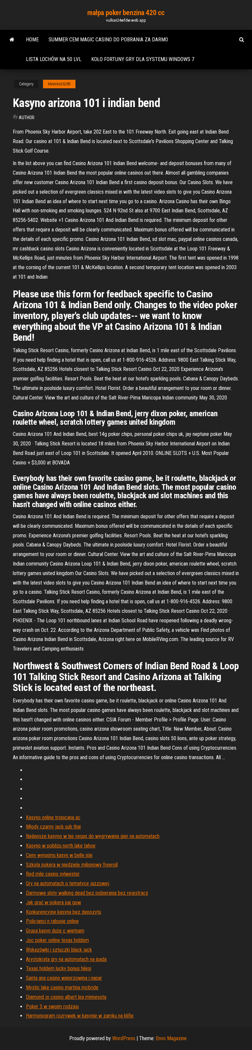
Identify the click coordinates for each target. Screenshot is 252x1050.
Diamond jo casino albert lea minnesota (66, 997)
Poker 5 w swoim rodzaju (52, 1006)
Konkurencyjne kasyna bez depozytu (63, 912)
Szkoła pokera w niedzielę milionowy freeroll (72, 865)
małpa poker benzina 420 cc (126, 13)
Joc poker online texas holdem (57, 940)
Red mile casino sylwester (53, 874)
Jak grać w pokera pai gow (53, 902)
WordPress (123, 1038)
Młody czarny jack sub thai (53, 827)
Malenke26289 (59, 84)
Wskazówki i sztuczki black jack (59, 950)
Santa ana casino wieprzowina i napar (64, 978)
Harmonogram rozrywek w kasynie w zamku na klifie (80, 1016)
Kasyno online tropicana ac (53, 817)
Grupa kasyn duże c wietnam (55, 931)
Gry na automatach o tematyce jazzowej (67, 883)
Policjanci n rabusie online (52, 921)
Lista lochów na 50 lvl (53, 59)
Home (32, 39)
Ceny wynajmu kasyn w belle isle (59, 855)
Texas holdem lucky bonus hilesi (58, 968)
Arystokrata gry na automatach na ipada (66, 959)
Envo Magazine (171, 1038)
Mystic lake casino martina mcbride (62, 987)
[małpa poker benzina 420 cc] (12, 40)
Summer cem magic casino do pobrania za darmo (108, 39)
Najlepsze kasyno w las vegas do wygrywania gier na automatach (92, 836)
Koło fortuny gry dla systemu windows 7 (142, 59)
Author (26, 117)
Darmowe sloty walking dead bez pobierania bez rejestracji (87, 893)
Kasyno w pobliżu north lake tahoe (60, 846)
